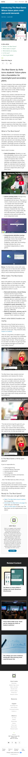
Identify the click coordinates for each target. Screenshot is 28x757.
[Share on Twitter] (6, 63)
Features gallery (14, 690)
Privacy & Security (16, 750)
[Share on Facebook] (2, 63)
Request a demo (14, 694)
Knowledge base (14, 705)
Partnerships (14, 721)
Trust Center (23, 750)
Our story (14, 717)
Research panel (14, 728)
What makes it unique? (9, 48)
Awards (14, 719)
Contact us (14, 711)
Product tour (14, 692)
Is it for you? (6, 53)
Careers (14, 723)
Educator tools (14, 688)
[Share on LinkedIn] (10, 63)
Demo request (21, 1)
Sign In (16, 1)
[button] (26, 1)
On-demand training (14, 709)
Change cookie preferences (13, 752)
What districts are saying (9, 51)
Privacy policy (4, 750)
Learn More (12, 550)
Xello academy (14, 707)
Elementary (14, 683)
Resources (14, 699)
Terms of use (10, 750)
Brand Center (14, 727)
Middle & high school (14, 685)
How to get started (8, 55)
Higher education (14, 687)
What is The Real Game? (9, 46)
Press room (14, 725)
